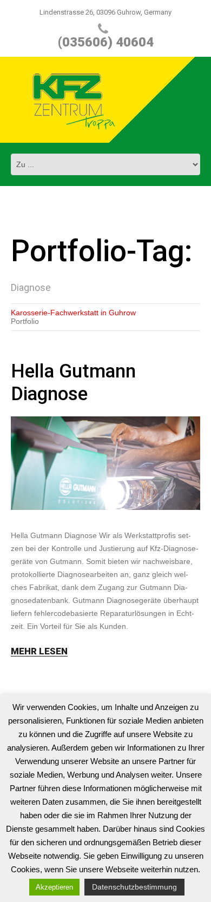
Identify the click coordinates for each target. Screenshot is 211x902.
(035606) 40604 (106, 42)
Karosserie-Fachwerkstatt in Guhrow (73, 312)
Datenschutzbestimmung (134, 887)
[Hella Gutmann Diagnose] (105, 463)
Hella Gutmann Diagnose (73, 382)
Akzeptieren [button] (54, 887)
